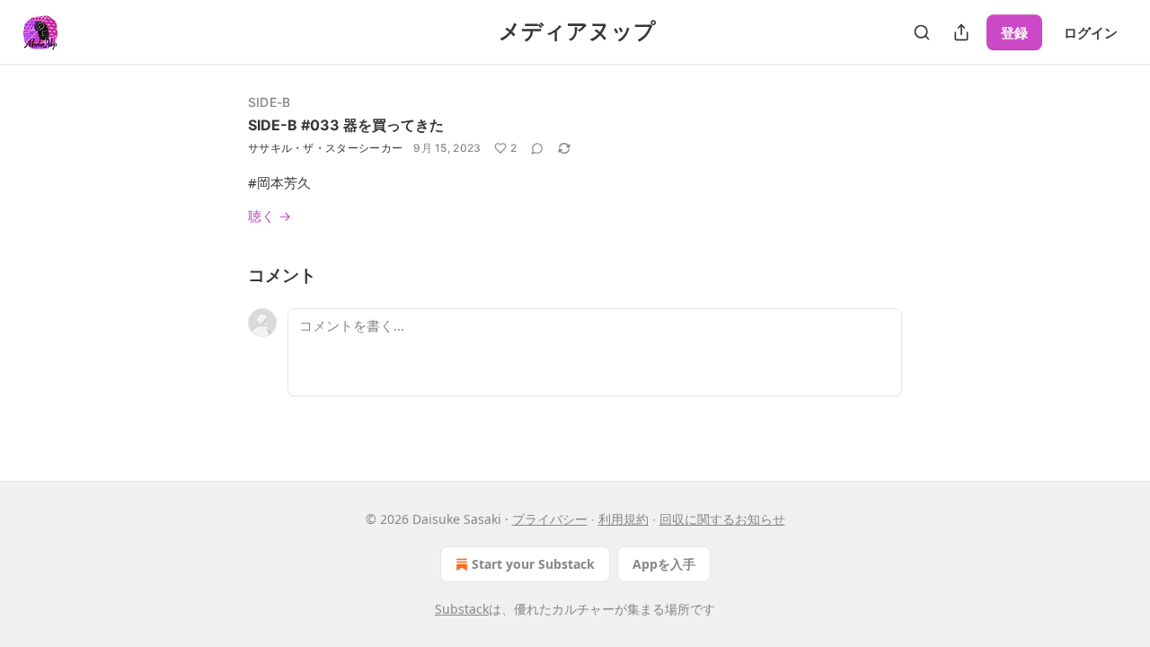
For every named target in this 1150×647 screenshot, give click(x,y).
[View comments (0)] (537, 148)
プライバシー (550, 518)
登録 (1014, 32)
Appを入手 (663, 563)
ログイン (1091, 32)
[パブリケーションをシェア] (961, 32)
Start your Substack (533, 563)
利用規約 (623, 518)
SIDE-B (269, 102)
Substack (462, 608)
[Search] (922, 32)
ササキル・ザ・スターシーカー (325, 148)
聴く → (269, 216)
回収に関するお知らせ (722, 518)
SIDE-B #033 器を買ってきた (346, 125)
